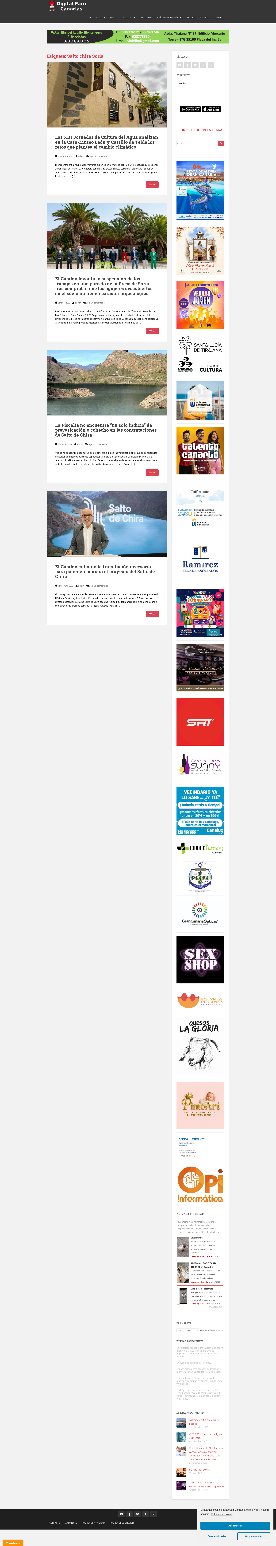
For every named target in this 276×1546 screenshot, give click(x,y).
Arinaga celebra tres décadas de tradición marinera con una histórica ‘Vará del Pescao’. (199, 1370)
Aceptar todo (235, 1525)
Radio (99, 17)
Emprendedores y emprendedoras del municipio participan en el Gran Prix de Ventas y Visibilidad (200, 1380)
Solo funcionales (217, 1536)
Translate (219, 1330)
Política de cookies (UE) (122, 1523)
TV (90, 17)
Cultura (190, 17)
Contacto (219, 17)
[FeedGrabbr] (200, 1307)
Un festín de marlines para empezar (194, 1362)
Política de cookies (221, 1514)
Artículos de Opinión (167, 17)
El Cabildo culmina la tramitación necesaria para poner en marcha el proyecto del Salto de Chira (105, 572)
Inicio (112, 17)
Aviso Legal (71, 1523)
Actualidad (126, 17)
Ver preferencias (254, 1536)
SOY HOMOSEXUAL (199, 1469)
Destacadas (146, 17)
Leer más (152, 184)
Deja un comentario (98, 156)
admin (81, 156)
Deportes (204, 17)
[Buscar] (221, 143)
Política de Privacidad (93, 1523)
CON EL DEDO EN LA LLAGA (200, 130)
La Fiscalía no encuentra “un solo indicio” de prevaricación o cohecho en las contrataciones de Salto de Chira (106, 430)
